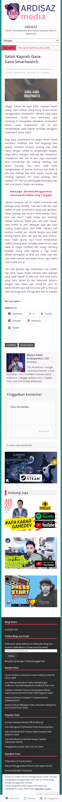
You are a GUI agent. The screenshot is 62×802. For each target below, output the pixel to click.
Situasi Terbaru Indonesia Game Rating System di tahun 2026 (29, 676)
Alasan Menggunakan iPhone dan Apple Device (28, 765)
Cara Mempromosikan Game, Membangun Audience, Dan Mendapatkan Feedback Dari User (29, 684)
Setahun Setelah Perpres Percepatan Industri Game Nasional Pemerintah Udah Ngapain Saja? (29, 691)
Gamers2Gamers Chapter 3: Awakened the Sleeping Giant (26, 699)
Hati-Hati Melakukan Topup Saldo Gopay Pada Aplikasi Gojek (28, 733)
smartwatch (26, 345)
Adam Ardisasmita (42, 69)
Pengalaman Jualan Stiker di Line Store (24, 746)
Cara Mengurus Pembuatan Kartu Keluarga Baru (29, 726)
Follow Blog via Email (17, 636)
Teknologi (31, 72)
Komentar (44, 431)
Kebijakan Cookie (43, 788)
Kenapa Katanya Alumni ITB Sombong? (24, 722)
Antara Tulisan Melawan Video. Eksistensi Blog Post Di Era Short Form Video (30, 706)
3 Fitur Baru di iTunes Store (18, 761)
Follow (11, 655)
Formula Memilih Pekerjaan (18, 770)
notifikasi (11, 345)
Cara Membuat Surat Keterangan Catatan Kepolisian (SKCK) (25, 740)
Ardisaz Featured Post (16, 72)
